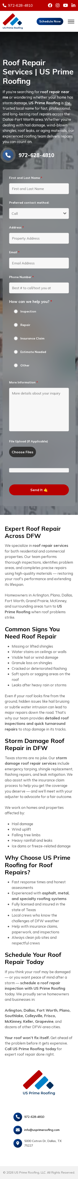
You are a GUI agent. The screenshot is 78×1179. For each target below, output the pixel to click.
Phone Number (21, 277)
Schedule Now (50, 21)
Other (24, 365)
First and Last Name (25, 178)
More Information (23, 382)
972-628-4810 (34, 1117)
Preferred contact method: (29, 203)
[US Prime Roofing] (13, 20)
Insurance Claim (32, 338)
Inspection (28, 311)
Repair (25, 325)
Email (14, 252)
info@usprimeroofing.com (42, 1130)
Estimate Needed (33, 352)
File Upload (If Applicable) (28, 441)
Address (16, 227)
